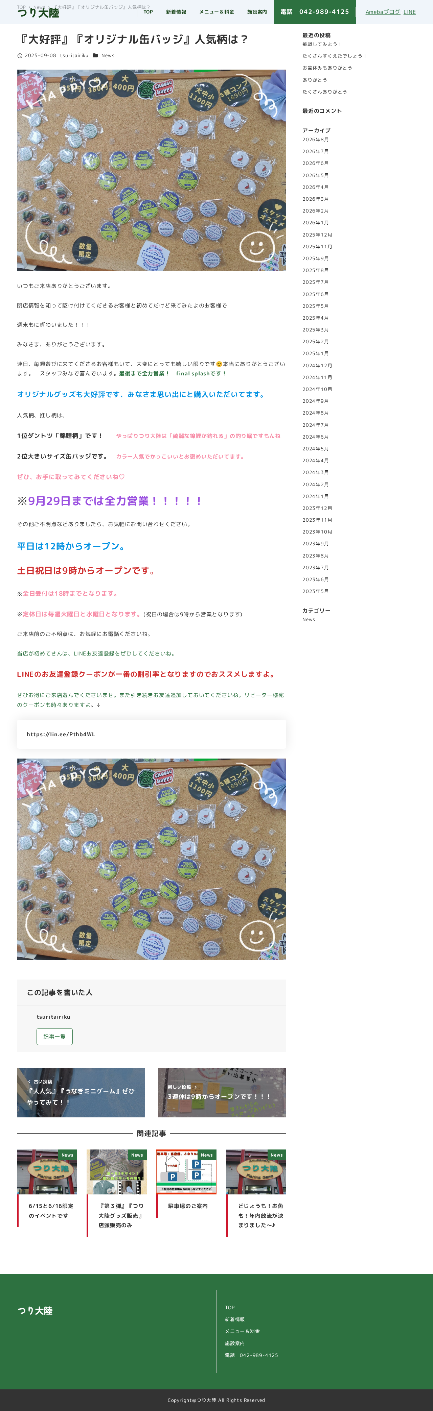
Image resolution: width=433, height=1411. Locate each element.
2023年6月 (315, 579)
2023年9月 (315, 543)
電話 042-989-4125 (251, 1355)
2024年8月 (315, 413)
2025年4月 (315, 317)
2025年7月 (315, 282)
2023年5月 (315, 591)
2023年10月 (317, 531)
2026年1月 (315, 222)
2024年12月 (317, 365)
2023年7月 (315, 567)
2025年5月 (315, 305)
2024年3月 (315, 472)
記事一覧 (54, 1036)
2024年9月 (315, 401)
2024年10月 (317, 389)
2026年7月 (315, 151)
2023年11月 (317, 520)
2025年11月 (317, 246)
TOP (229, 1307)
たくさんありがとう (324, 92)
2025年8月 (315, 270)
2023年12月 (317, 507)
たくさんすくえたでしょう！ (334, 56)
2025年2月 (315, 341)
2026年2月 (315, 210)
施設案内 (235, 1343)
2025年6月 (315, 294)
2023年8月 (315, 555)
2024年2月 (315, 484)
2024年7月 (315, 424)
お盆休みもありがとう (327, 68)
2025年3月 (315, 329)
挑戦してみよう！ (322, 44)
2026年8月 (315, 139)
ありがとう (314, 80)
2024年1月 (315, 496)
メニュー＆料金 (242, 1331)
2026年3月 (315, 198)
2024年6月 (315, 436)
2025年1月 (315, 353)
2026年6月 (315, 163)
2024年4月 (315, 460)
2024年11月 (317, 377)
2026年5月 (315, 175)
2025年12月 (317, 234)
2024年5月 (315, 448)
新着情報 (235, 1319)
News (107, 55)
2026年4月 (315, 186)
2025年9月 (315, 258)
